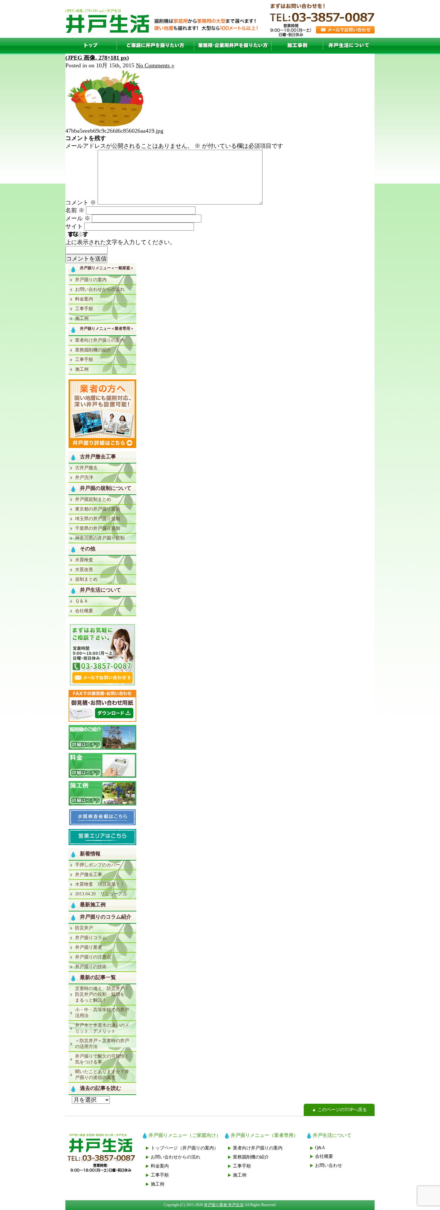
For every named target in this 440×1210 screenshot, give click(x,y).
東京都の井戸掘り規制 (97, 509)
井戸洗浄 (84, 477)
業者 (233, 46)
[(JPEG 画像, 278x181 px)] (110, 125)
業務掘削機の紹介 (93, 350)
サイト (74, 226)
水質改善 (84, 569)
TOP (91, 46)
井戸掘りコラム (91, 937)
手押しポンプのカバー (97, 864)
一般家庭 (155, 46)
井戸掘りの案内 (91, 279)
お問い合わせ (328, 1165)
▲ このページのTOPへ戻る (339, 1109)
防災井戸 (84, 928)
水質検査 (84, 559)
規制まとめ (86, 579)
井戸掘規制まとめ (93, 499)
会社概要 (84, 610)
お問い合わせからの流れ (100, 289)
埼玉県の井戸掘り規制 (97, 518)
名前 (74, 210)
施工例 (297, 46)
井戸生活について (349, 46)
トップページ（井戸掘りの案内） (184, 1148)
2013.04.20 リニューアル (101, 893)
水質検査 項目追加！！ (100, 884)
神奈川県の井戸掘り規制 (100, 538)
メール (77, 218)
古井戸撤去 (86, 467)
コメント (80, 202)
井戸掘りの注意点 (93, 957)
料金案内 (84, 299)
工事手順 (84, 308)
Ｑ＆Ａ (81, 601)
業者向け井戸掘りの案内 (100, 340)
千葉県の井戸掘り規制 (97, 528)
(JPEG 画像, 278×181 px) (97, 57)
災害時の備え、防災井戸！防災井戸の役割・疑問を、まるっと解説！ (102, 994)
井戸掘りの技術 (91, 966)
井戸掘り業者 (88, 947)
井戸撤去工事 (88, 874)
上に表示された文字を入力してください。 (120, 242)
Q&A (320, 1147)
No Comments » (155, 65)
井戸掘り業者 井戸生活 (224, 1205)
